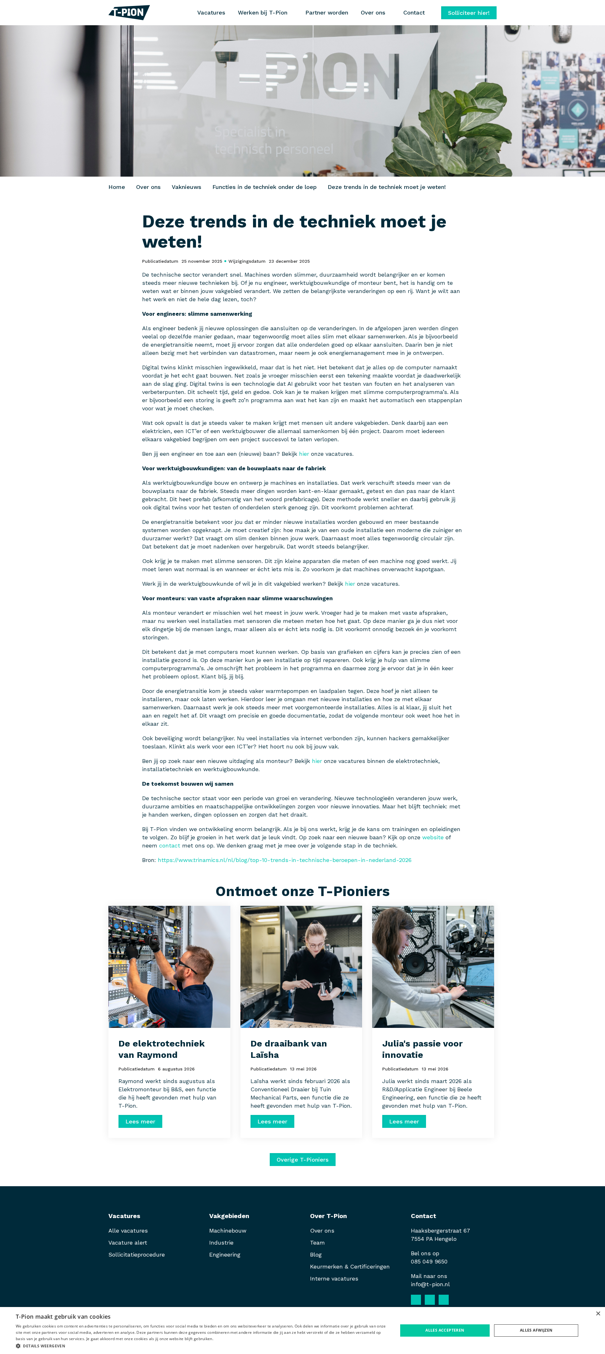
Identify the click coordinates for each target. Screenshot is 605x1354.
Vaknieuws (186, 187)
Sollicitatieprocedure (137, 1254)
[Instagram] (444, 1300)
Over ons (148, 187)
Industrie (221, 1242)
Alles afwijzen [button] (536, 1330)
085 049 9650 (429, 1261)
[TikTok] (457, 1300)
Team (317, 1242)
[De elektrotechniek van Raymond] (169, 967)
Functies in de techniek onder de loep (264, 187)
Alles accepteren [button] (444, 1330)
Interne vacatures (334, 1278)
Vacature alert (127, 1242)
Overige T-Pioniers (303, 1159)
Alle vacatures (128, 1230)
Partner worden (326, 12)
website (433, 837)
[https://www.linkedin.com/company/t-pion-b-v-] (430, 1300)
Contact (414, 12)
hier (304, 453)
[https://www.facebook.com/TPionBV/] (416, 1300)
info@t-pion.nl (430, 1284)
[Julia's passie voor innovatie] (433, 967)
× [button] (598, 1313)
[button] (201, 1345)
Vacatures (211, 12)
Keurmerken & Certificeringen (350, 1266)
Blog (316, 1254)
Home (116, 187)
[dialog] (302, 1330)
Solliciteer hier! (469, 12)
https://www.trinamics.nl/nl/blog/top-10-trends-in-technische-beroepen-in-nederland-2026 (285, 860)
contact (169, 845)
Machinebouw (227, 1230)
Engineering (224, 1254)
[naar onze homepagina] (129, 12)
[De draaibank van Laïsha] (301, 967)
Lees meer (140, 1121)
